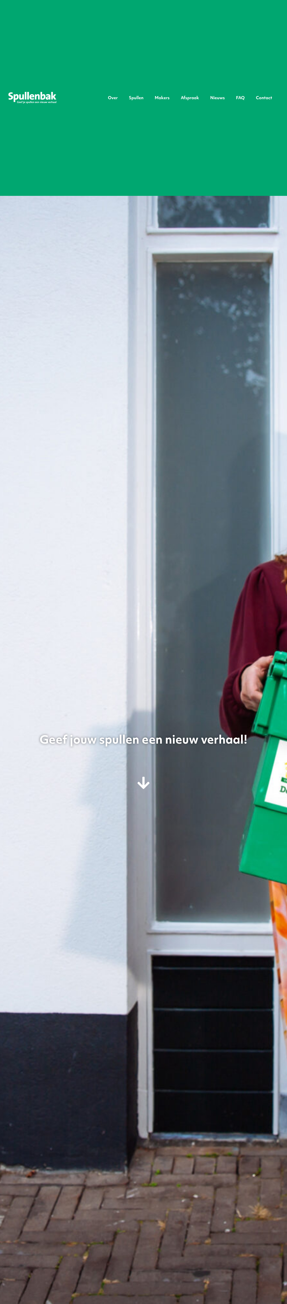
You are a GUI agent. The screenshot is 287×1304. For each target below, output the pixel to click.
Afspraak (190, 98)
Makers (162, 98)
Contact (264, 98)
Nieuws (217, 98)
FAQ (240, 98)
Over (113, 98)
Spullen (136, 98)
